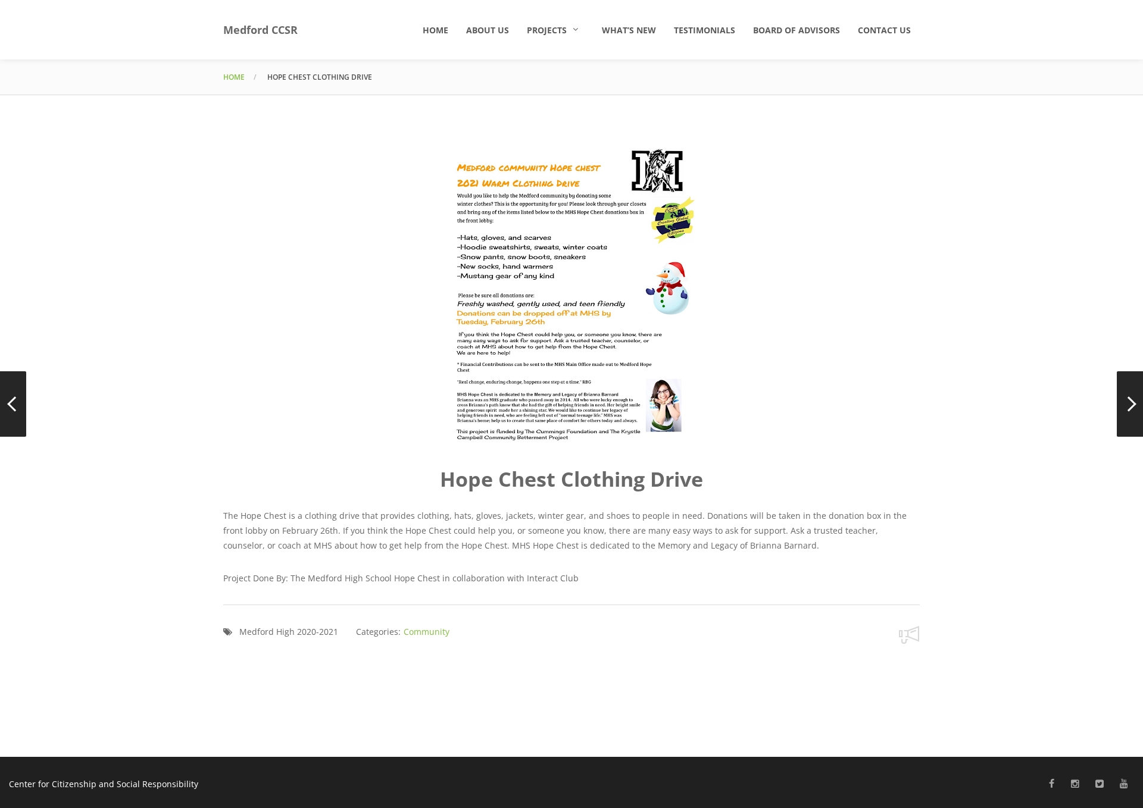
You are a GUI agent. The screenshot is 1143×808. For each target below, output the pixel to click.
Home (435, 30)
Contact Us (884, 30)
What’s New (629, 30)
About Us (487, 30)
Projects (547, 30)
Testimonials (704, 30)
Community (426, 631)
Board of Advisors (796, 30)
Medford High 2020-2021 (288, 631)
